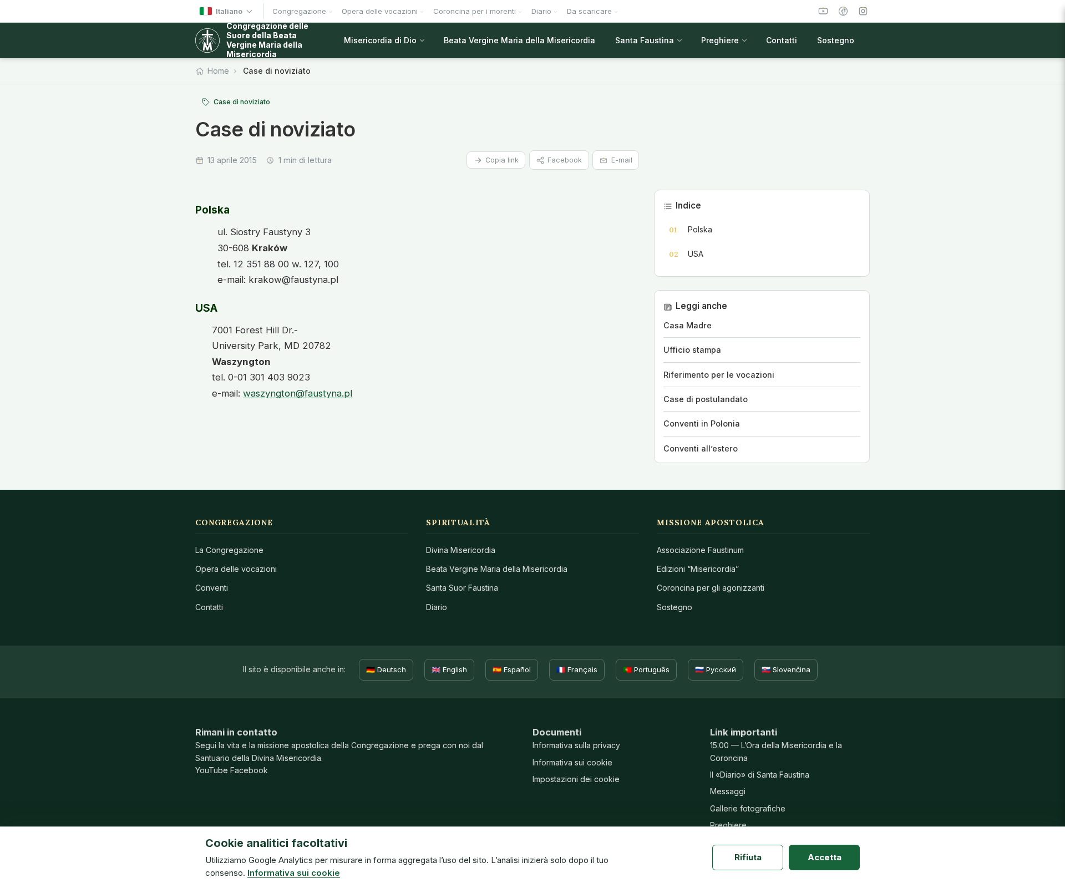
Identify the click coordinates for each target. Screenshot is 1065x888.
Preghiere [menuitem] (720, 40)
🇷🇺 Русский (715, 669)
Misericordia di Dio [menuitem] (380, 40)
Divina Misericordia (460, 550)
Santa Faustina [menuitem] (644, 40)
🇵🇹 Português (646, 669)
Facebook (564, 160)
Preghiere (728, 825)
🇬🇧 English (449, 669)
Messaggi (728, 791)
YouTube (211, 770)
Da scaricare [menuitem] (589, 11)
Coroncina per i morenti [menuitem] (474, 11)
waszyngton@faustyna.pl (297, 393)
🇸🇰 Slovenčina (786, 669)
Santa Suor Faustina (462, 587)
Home (218, 70)
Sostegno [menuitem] (835, 40)
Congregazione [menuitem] (299, 11)
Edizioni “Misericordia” (698, 569)
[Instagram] (863, 11)
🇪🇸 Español (512, 669)
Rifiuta (748, 857)
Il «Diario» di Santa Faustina (759, 774)
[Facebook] (843, 11)
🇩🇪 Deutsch (386, 669)
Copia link (502, 160)
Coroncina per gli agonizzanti (710, 587)
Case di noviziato (242, 102)
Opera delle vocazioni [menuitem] (380, 11)
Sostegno (674, 607)
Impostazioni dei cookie (576, 779)
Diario (436, 607)
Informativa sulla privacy (576, 745)
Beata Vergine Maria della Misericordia (496, 569)
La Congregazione (229, 550)
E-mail (621, 160)
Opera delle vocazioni (236, 569)
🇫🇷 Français (576, 669)
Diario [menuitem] (541, 11)
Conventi (211, 587)
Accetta (824, 857)
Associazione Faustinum (700, 550)
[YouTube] (823, 11)
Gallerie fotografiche (747, 808)
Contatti (209, 607)
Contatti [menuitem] (781, 40)
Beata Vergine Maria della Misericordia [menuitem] (519, 40)
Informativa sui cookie (572, 762)
